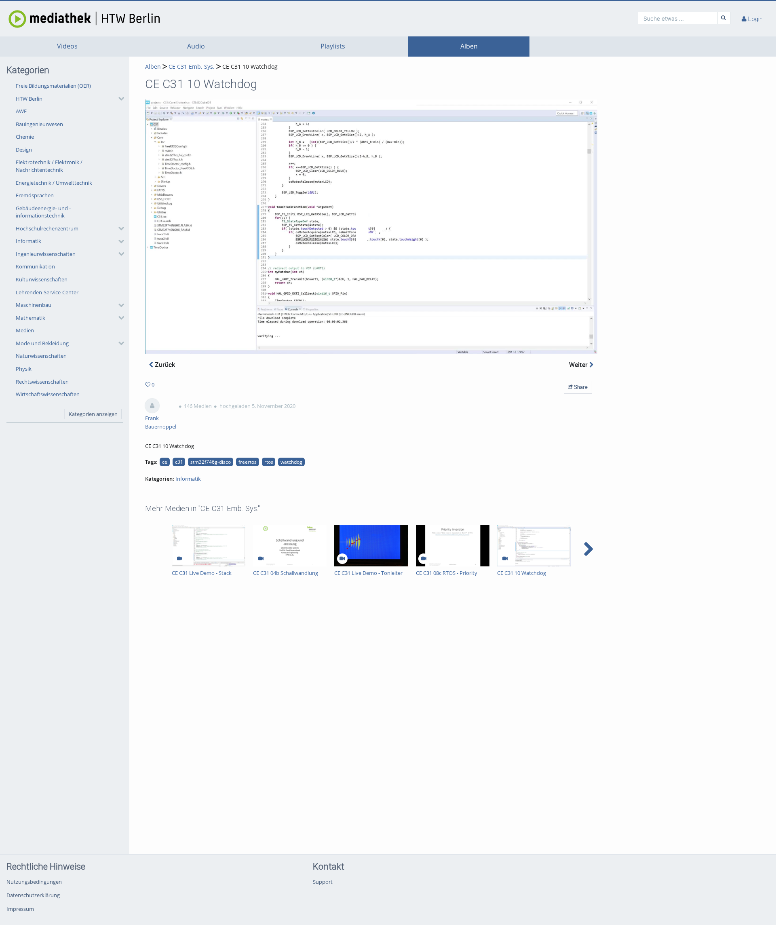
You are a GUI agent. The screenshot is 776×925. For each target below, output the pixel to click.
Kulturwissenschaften (41, 279)
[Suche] (724, 18)
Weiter (579, 364)
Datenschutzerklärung (33, 895)
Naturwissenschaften (41, 355)
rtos (268, 461)
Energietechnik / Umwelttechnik (54, 182)
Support (323, 881)
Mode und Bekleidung (42, 343)
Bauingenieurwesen (39, 124)
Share (580, 387)
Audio (196, 46)
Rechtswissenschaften (42, 381)
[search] (677, 18)
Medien (25, 330)
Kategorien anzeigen (93, 414)
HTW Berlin (29, 98)
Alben (469, 46)
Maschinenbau (33, 304)
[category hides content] (119, 98)
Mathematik (30, 317)
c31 (179, 461)
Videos (67, 46)
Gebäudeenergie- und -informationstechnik (43, 212)
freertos (247, 461)
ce (164, 461)
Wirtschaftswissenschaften (48, 394)
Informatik (28, 241)
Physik (24, 368)
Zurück (164, 364)
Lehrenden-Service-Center (47, 292)
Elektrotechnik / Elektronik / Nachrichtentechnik (49, 165)
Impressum (20, 908)
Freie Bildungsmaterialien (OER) (53, 85)
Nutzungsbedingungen (34, 881)
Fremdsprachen (35, 195)
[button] (68, 98)
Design (24, 149)
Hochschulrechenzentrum (47, 228)
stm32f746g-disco (210, 461)
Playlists (333, 46)
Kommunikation (35, 266)
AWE (21, 111)
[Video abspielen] (371, 227)
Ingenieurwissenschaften (46, 254)
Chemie (25, 136)
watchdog (291, 461)
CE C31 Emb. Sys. (192, 66)
